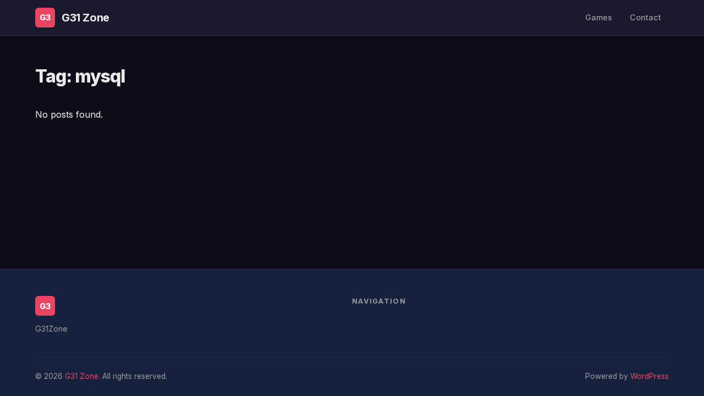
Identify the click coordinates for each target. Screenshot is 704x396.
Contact (645, 17)
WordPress (649, 376)
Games (598, 17)
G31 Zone (85, 17)
